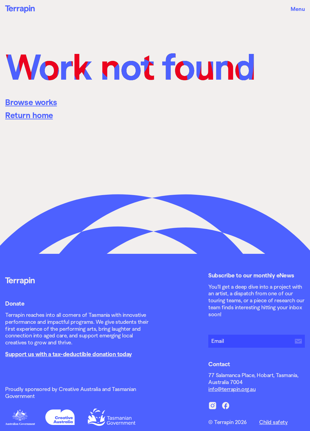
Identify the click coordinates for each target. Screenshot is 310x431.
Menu (298, 9)
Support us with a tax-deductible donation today (68, 354)
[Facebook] (225, 405)
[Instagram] (212, 405)
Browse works (31, 102)
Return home (29, 115)
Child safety (273, 422)
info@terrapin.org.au (232, 389)
